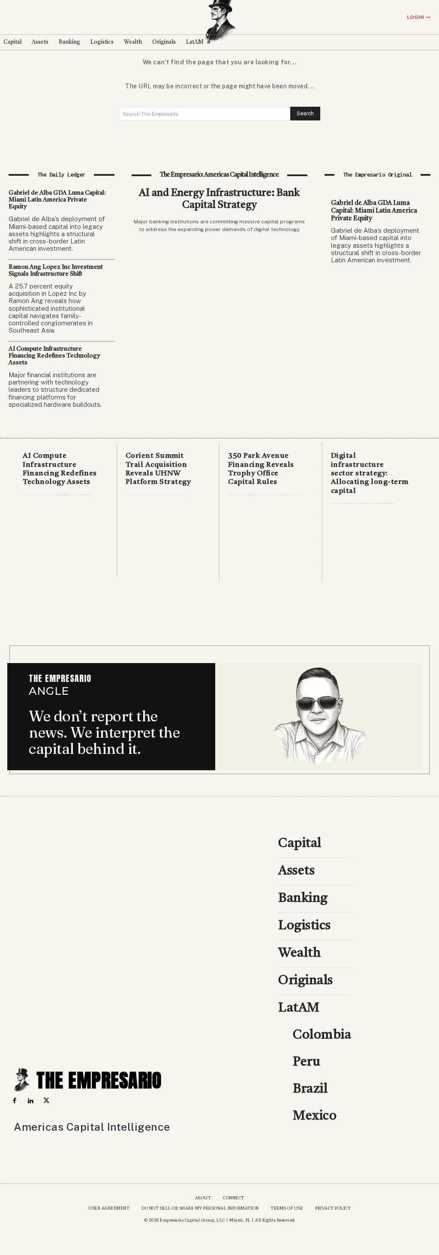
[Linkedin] (30, 1101)
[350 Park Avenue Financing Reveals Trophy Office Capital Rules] (270, 542)
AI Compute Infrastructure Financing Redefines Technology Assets (54, 356)
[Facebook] (14, 1101)
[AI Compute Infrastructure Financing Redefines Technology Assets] (65, 542)
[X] (46, 1101)
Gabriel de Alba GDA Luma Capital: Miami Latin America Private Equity (57, 200)
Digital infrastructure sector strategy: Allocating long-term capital (370, 473)
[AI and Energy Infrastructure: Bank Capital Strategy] (220, 314)
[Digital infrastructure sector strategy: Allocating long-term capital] (373, 542)
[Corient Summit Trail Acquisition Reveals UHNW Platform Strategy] (168, 542)
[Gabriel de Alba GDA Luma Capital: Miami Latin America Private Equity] (377, 328)
